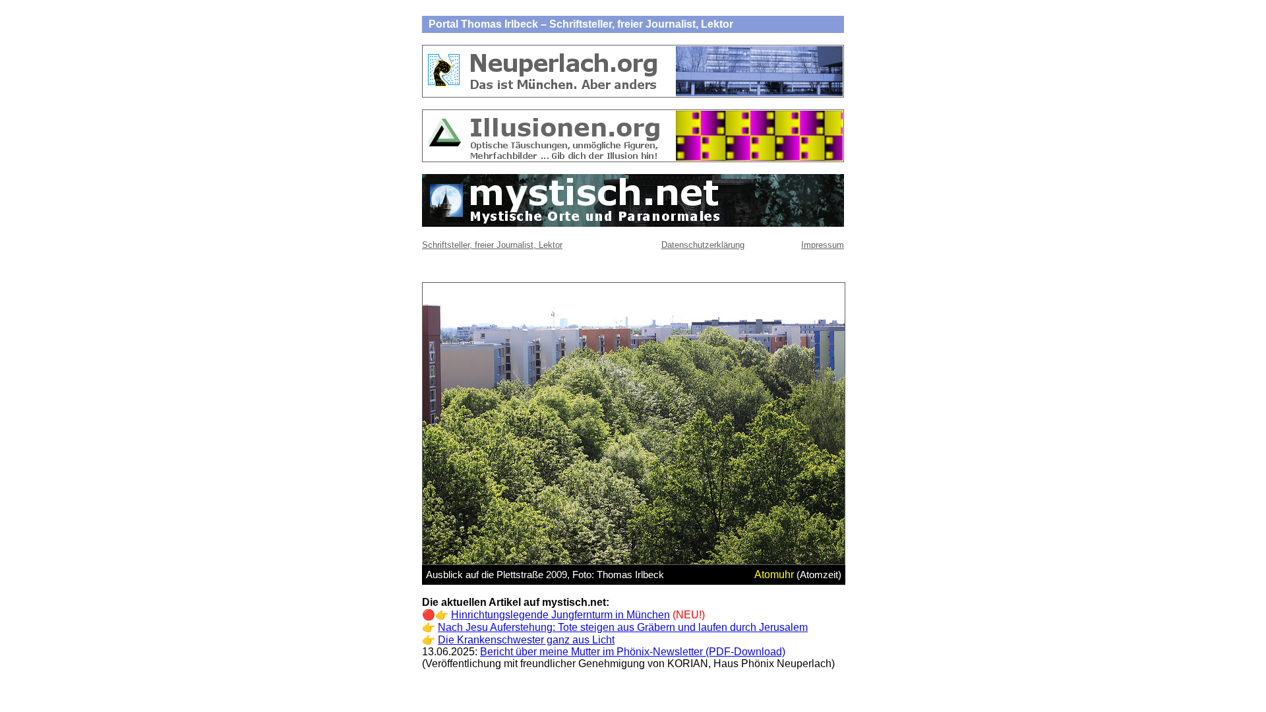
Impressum (822, 245)
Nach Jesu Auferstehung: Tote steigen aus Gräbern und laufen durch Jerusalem (623, 627)
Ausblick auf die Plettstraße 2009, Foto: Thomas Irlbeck (545, 575)
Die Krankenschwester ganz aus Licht (526, 639)
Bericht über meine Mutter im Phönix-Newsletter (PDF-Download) (632, 651)
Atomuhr (774, 574)
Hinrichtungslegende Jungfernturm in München (560, 614)
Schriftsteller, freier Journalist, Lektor (492, 245)
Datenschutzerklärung (702, 245)
